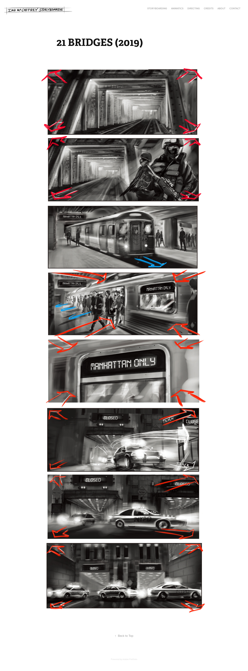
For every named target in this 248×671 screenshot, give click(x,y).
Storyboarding (157, 8)
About (221, 8)
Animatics (177, 8)
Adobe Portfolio (129, 659)
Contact (234, 8)
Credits (208, 8)
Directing (193, 8)
